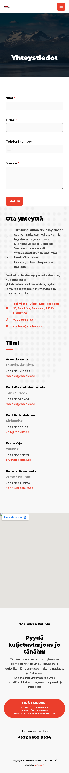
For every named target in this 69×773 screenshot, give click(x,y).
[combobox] (10, 149)
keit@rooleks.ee (18, 432)
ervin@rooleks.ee (19, 460)
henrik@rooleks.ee (20, 488)
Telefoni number (19, 141)
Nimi (10, 98)
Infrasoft (39, 765)
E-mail (11, 120)
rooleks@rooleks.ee (20, 376)
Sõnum (12, 163)
